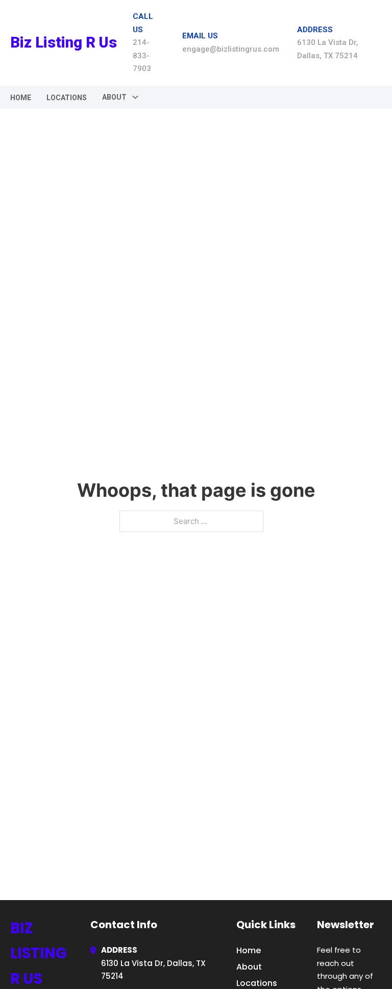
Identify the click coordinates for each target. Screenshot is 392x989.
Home (20, 98)
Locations (66, 98)
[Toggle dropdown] (135, 97)
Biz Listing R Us (63, 42)
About (249, 967)
